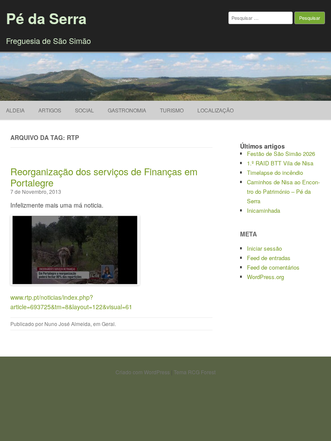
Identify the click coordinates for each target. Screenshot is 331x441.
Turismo (172, 110)
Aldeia (15, 110)
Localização (215, 110)
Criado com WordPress (143, 372)
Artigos (49, 110)
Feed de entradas (268, 258)
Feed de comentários (273, 267)
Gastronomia (127, 110)
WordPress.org (265, 277)
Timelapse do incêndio (275, 172)
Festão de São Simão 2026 (281, 153)
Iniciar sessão (264, 248)
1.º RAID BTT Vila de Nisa (280, 163)
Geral (108, 323)
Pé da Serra (46, 18)
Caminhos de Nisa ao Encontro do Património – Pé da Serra (283, 191)
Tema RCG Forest (194, 372)
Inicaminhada (263, 210)
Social (84, 110)
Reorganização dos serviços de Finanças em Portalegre (103, 177)
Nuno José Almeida (67, 323)
